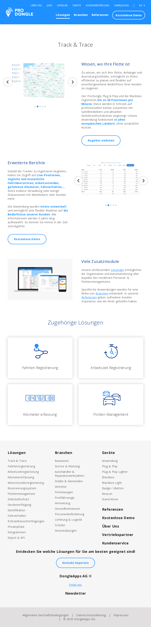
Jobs (49, 5)
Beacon (107, 494)
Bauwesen (62, 461)
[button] (8, 82)
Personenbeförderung (69, 514)
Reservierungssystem (22, 488)
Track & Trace (17, 461)
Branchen (81, 15)
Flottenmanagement (21, 494)
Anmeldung (121, 5)
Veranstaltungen (66, 530)
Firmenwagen (64, 492)
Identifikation (16, 510)
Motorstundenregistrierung (26, 483)
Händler (62, 5)
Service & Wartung (67, 466)
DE (141, 5)
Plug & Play (109, 466)
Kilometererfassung (21, 477)
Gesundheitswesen (67, 508)
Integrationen (17, 532)
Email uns (75, 585)
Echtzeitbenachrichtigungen (26, 521)
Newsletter (75, 593)
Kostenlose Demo (129, 15)
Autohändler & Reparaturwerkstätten (69, 474)
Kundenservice (115, 543)
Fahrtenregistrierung (21, 466)
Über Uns (36, 5)
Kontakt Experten (75, 563)
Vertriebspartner (117, 534)
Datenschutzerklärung (91, 615)
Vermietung (62, 503)
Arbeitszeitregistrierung (23, 472)
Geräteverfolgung (19, 505)
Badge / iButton (112, 488)
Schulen (60, 525)
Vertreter (61, 486)
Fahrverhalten (17, 516)
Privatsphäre (16, 527)
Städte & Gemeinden (69, 481)
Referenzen (100, 15)
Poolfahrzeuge (65, 497)
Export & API (16, 538)
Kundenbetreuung (97, 5)
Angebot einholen (101, 140)
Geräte (77, 5)
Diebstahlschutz (18, 499)
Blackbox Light (112, 483)
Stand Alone (110, 499)
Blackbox (108, 477)
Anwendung (110, 461)
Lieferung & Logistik (68, 519)
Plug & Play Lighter (115, 472)
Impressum (121, 615)
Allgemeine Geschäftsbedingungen (45, 615)
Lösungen (63, 15)
